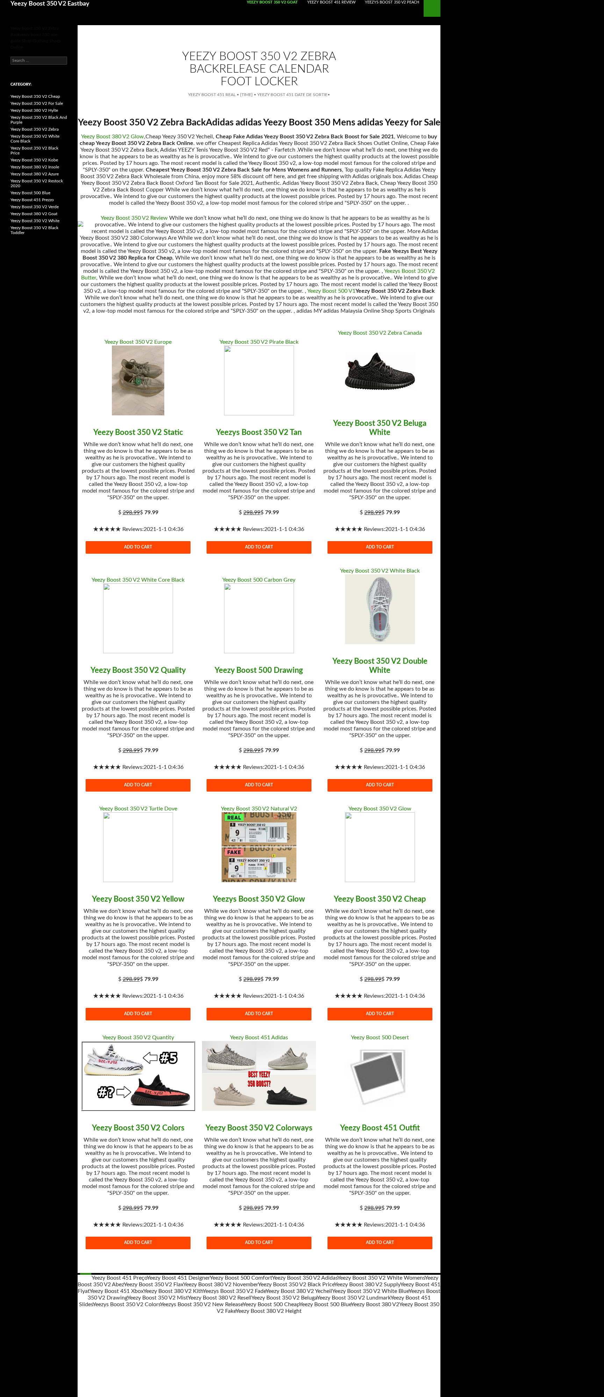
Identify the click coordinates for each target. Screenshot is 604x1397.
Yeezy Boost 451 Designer (178, 1278)
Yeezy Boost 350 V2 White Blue (370, 1291)
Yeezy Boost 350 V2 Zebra (34, 129)
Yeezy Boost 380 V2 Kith (173, 1291)
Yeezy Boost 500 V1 (331, 291)
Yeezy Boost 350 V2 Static (138, 432)
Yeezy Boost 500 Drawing (259, 670)
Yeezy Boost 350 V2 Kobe (34, 160)
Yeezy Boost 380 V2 (375, 1304)
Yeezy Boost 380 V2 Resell (219, 1298)
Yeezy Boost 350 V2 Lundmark (353, 1298)
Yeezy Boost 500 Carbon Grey (258, 580)
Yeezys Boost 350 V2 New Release (201, 1304)
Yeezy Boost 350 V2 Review (134, 218)
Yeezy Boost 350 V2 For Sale (36, 103)
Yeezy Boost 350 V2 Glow (379, 809)
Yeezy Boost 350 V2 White (34, 221)
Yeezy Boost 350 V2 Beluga (284, 1298)
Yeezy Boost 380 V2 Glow (112, 136)
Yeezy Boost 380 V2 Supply (367, 1284)
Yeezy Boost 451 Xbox (116, 1291)
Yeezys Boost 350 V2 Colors (126, 1304)
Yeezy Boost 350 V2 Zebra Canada (380, 333)
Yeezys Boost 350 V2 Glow (259, 899)
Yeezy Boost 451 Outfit (380, 1128)
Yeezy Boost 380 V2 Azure (34, 174)
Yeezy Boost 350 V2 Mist (157, 1298)
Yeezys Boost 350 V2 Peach (392, 2)
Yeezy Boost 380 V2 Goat (33, 214)
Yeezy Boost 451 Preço (119, 1278)
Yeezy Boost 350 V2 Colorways (259, 1128)
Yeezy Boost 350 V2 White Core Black (138, 580)
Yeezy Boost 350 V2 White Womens (381, 1278)
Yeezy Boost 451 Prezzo (32, 200)
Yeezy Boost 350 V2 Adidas (304, 1278)
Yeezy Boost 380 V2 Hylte (34, 110)
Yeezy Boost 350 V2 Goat (272, 2)
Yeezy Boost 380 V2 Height (269, 1311)
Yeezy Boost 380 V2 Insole (34, 167)
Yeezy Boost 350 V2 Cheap (380, 899)
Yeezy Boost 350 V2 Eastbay (49, 4)
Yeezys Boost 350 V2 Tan (259, 432)
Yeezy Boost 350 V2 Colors (138, 1128)
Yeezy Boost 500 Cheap (271, 1304)
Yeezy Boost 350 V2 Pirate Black (259, 342)
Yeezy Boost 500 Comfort (241, 1278)
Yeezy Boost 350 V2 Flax (153, 1284)
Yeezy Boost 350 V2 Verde (34, 207)
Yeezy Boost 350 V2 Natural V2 (259, 809)
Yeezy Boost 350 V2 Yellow (138, 899)
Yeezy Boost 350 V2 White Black (380, 571)
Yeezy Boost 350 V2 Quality (138, 670)
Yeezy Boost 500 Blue (325, 1304)
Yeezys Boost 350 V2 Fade (234, 1291)
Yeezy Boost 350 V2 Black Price (296, 1284)
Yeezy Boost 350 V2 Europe (138, 342)
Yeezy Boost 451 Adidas (259, 1037)
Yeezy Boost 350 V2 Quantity (138, 1037)
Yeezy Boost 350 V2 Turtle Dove (138, 809)
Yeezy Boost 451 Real (212, 95)
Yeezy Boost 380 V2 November (220, 1284)
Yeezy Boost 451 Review (331, 2)
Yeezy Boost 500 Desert (380, 1037)
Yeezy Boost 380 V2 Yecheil (299, 1291)
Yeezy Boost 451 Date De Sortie (292, 95)
